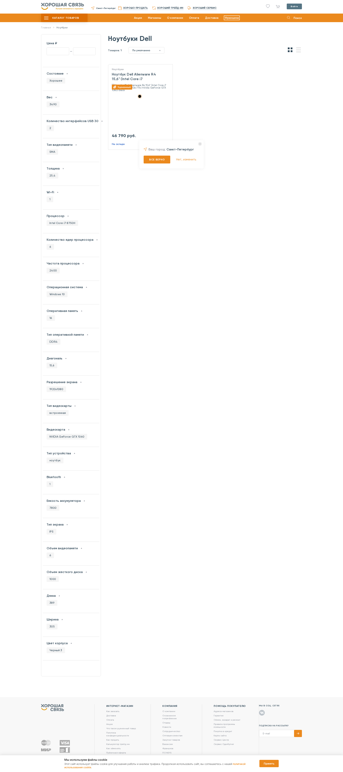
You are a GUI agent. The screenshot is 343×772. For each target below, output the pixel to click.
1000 (52, 579)
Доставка (211, 17)
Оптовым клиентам (172, 735)
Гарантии (218, 715)
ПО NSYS (166, 752)
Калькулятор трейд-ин (118, 744)
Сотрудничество (171, 731)
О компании (175, 17)
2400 (53, 270)
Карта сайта (220, 735)
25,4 (52, 175)
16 (50, 318)
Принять (269, 763)
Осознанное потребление (169, 717)
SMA (52, 151)
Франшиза (232, 17)
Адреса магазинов (223, 711)
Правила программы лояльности (224, 725)
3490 (53, 104)
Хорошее (55, 80)
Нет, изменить (186, 159)
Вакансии (167, 744)
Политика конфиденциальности (117, 734)
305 (52, 626)
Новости (166, 727)
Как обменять (113, 748)
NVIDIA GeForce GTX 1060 (66, 436)
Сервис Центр (221, 739)
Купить (140, 95)
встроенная (57, 413)
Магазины (154, 17)
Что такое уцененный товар (121, 728)
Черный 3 (55, 650)
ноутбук (55, 460)
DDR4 (53, 341)
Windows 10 (57, 294)
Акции (138, 17)
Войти (294, 6)
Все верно (157, 159)
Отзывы (166, 722)
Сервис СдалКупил (224, 744)
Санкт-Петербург (106, 8)
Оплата (194, 17)
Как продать (112, 739)
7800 (52, 507)
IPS (51, 531)
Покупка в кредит (223, 731)
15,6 (51, 365)
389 (51, 602)
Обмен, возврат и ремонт (227, 719)
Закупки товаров (171, 739)
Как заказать (113, 711)
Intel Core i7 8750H (62, 223)
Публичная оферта (116, 752)
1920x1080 (56, 389)
